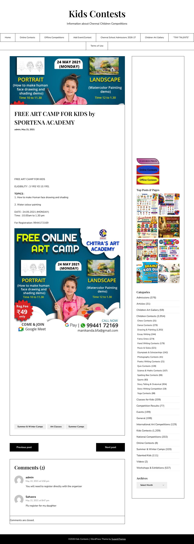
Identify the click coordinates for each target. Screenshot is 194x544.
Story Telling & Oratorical (149, 384)
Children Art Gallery (154, 37)
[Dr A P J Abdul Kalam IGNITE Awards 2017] (169, 273)
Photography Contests (148, 357)
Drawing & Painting (146, 329)
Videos (140, 461)
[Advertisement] (67, 155)
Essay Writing (143, 334)
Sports (140, 379)
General (141, 418)
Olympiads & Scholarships (149, 352)
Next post (110, 447)
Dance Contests (144, 325)
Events (140, 412)
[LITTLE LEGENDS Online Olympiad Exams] (169, 250)
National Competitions (149, 436)
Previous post (24, 447)
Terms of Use (97, 45)
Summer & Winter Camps (30, 426)
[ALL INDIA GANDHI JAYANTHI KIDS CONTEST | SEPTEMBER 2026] (147, 205)
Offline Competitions (54, 37)
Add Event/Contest (82, 37)
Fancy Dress (143, 338)
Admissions (143, 297)
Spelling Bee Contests (147, 375)
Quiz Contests (144, 366)
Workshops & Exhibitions (150, 468)
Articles (141, 303)
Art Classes (56, 426)
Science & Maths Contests (149, 370)
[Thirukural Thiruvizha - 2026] (169, 227)
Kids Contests (97, 13)
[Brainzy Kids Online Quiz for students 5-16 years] (147, 273)
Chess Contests (144, 320)
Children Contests (146, 316)
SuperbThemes (119, 539)
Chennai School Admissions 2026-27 (118, 37)
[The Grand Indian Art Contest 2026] (169, 205)
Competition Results (148, 405)
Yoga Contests (144, 393)
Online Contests (27, 37)
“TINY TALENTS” (181, 37)
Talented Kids (144, 455)
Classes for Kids (145, 399)
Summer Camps (76, 426)
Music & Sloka (144, 347)
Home (8, 37)
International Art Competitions (153, 424)
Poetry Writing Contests (148, 361)
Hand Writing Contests (148, 343)
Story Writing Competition (149, 388)
